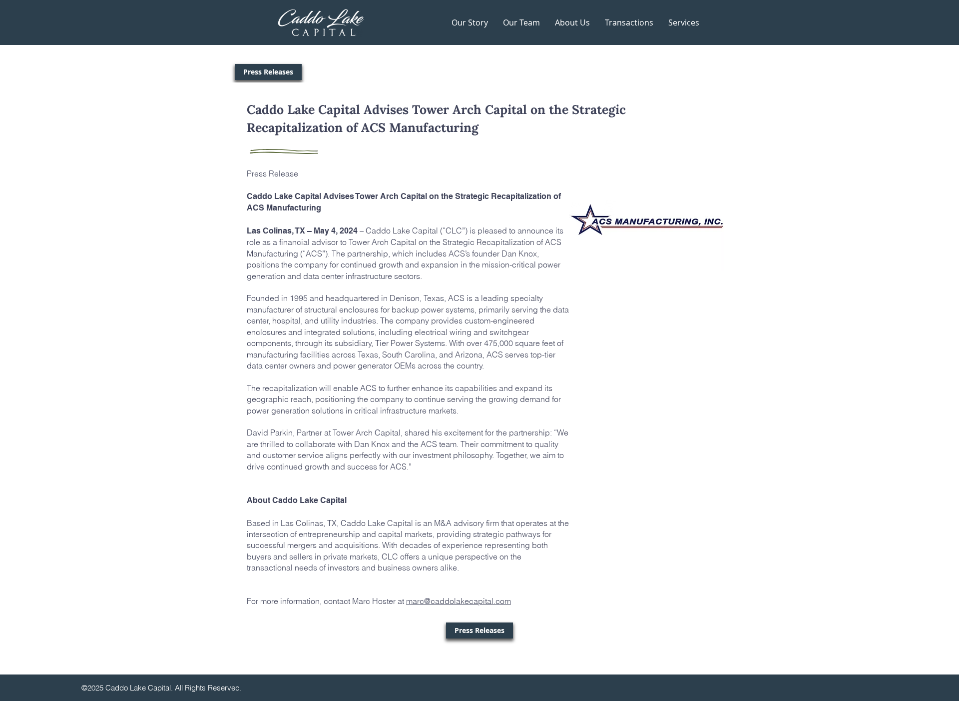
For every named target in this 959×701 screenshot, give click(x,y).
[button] (684, 22)
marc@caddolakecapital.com (458, 601)
